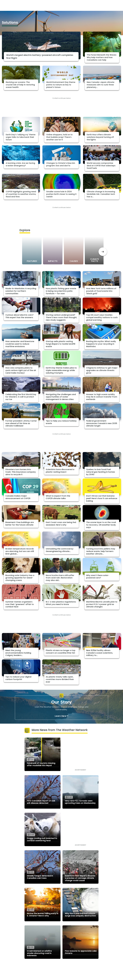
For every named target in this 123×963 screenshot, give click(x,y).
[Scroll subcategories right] (102, 251)
